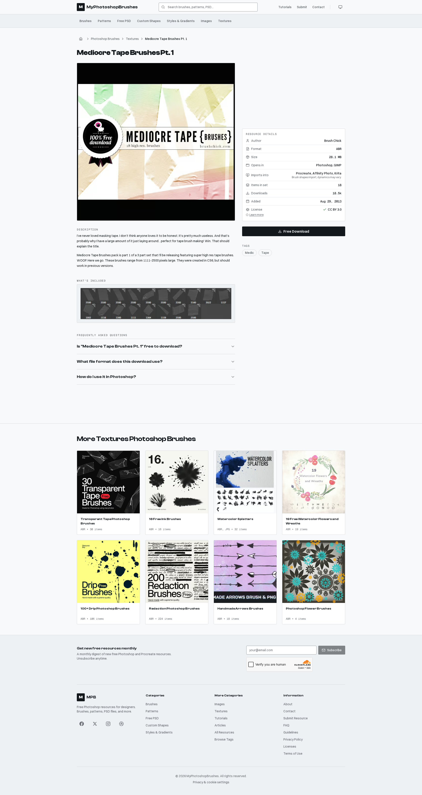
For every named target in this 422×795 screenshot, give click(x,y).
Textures (225, 21)
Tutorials (285, 7)
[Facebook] (82, 724)
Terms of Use (292, 754)
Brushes (85, 21)
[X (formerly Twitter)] (95, 724)
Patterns (104, 21)
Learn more (256, 214)
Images (206, 21)
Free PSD (124, 21)
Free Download (296, 231)
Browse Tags (224, 739)
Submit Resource (295, 718)
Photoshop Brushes (105, 39)
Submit (302, 7)
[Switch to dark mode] (340, 7)
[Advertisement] (293, 90)
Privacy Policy (293, 739)
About (287, 704)
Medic (249, 253)
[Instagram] (108, 724)
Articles (220, 725)
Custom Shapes (149, 21)
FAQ (286, 725)
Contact (318, 7)
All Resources (224, 732)
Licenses (289, 746)
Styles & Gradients (181, 21)
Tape (265, 253)
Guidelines (290, 732)
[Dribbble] (121, 724)
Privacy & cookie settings (211, 782)
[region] (156, 142)
